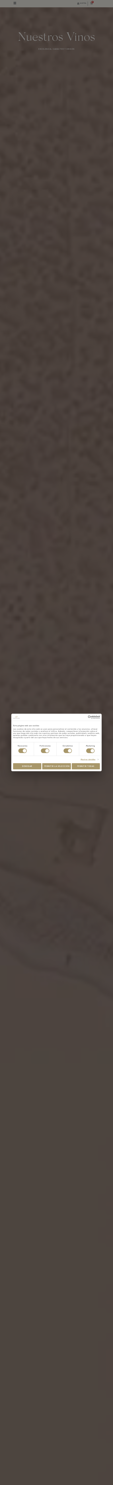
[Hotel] (78, 4)
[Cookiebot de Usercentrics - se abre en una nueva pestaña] (87, 717)
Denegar (27, 766)
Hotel (83, 3)
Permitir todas (85, 766)
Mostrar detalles (88, 759)
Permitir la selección (57, 766)
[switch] (45, 750)
